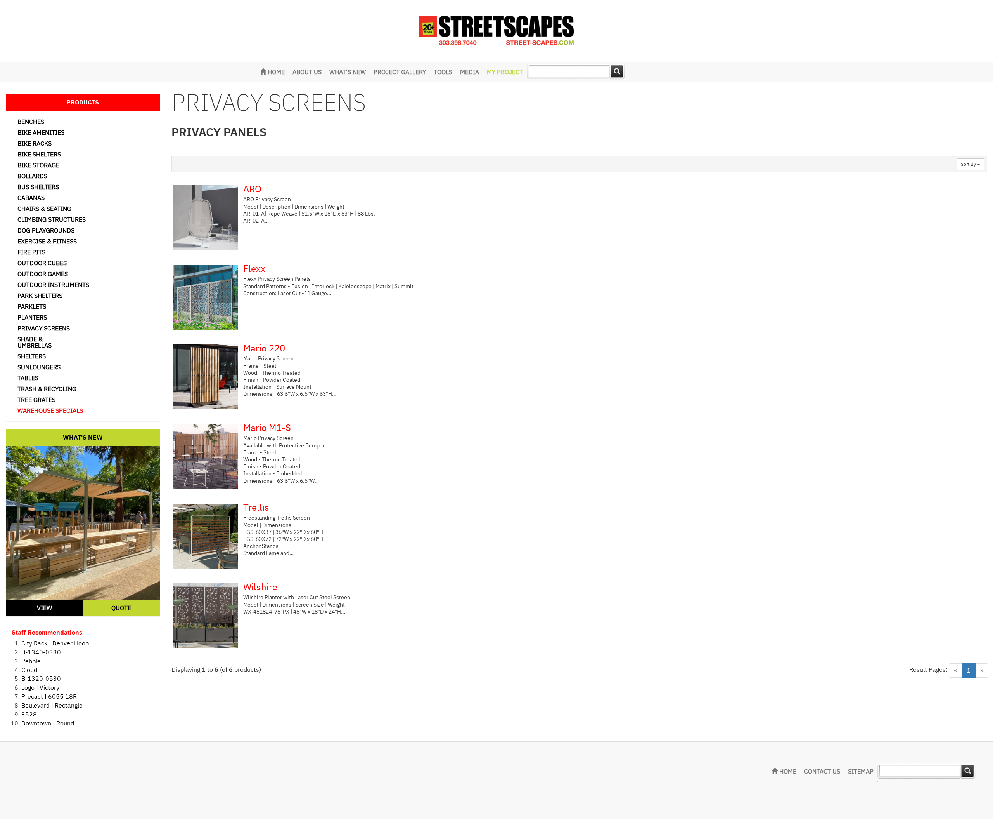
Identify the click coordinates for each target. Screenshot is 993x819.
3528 (29, 714)
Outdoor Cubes (42, 263)
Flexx (254, 268)
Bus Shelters (38, 187)
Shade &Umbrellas (34, 342)
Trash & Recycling (46, 389)
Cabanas (31, 198)
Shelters (31, 356)
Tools (443, 72)
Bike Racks (34, 143)
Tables (27, 378)
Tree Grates (36, 399)
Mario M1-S (267, 427)
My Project (505, 72)
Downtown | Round (47, 723)
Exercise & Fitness (47, 241)
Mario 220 (264, 348)
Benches (30, 121)
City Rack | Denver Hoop (55, 643)
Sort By (969, 164)
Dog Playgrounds (45, 230)
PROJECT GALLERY (400, 72)
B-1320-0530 (41, 678)
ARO (252, 189)
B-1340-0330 (41, 652)
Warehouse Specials (50, 410)
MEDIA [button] (469, 72)
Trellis (256, 507)
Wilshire (260, 587)
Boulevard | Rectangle (52, 705)
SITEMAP (861, 771)
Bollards (32, 176)
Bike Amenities (40, 132)
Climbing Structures (51, 219)
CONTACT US (822, 771)
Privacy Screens (43, 328)
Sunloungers (39, 367)
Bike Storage (38, 165)
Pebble (31, 661)
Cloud (29, 670)
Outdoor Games (42, 274)
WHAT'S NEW (347, 72)
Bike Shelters (39, 154)
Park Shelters (39, 295)
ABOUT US (307, 72)
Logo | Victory (40, 687)
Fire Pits (31, 252)
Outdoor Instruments (53, 285)
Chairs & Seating (44, 208)
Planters (32, 317)
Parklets (31, 306)
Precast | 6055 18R (49, 696)
